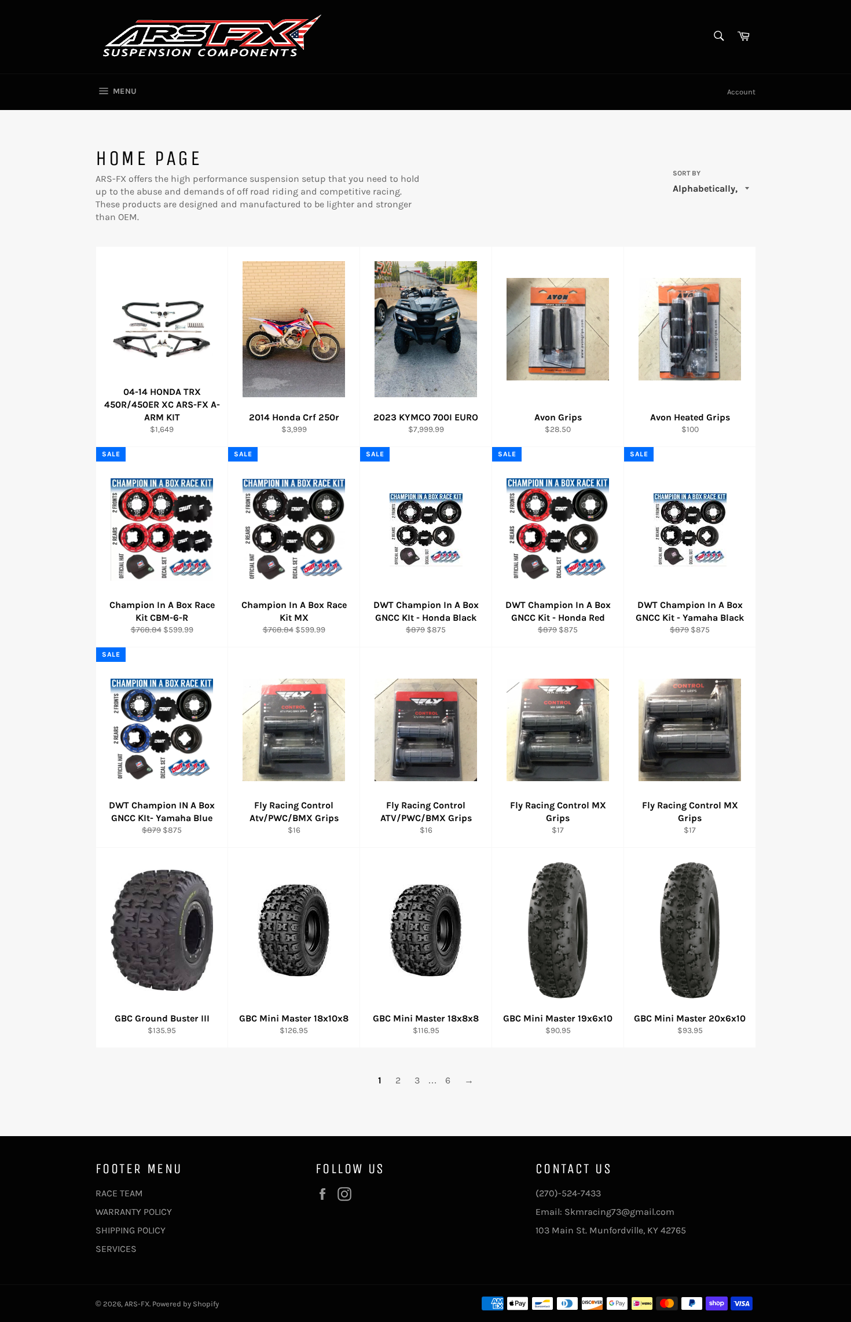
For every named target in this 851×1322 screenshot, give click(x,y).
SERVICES (116, 1248)
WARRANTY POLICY (134, 1211)
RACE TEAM (119, 1193)
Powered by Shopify (185, 1303)
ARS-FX (136, 1303)
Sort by (686, 173)
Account (741, 91)
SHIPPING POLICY (131, 1230)
